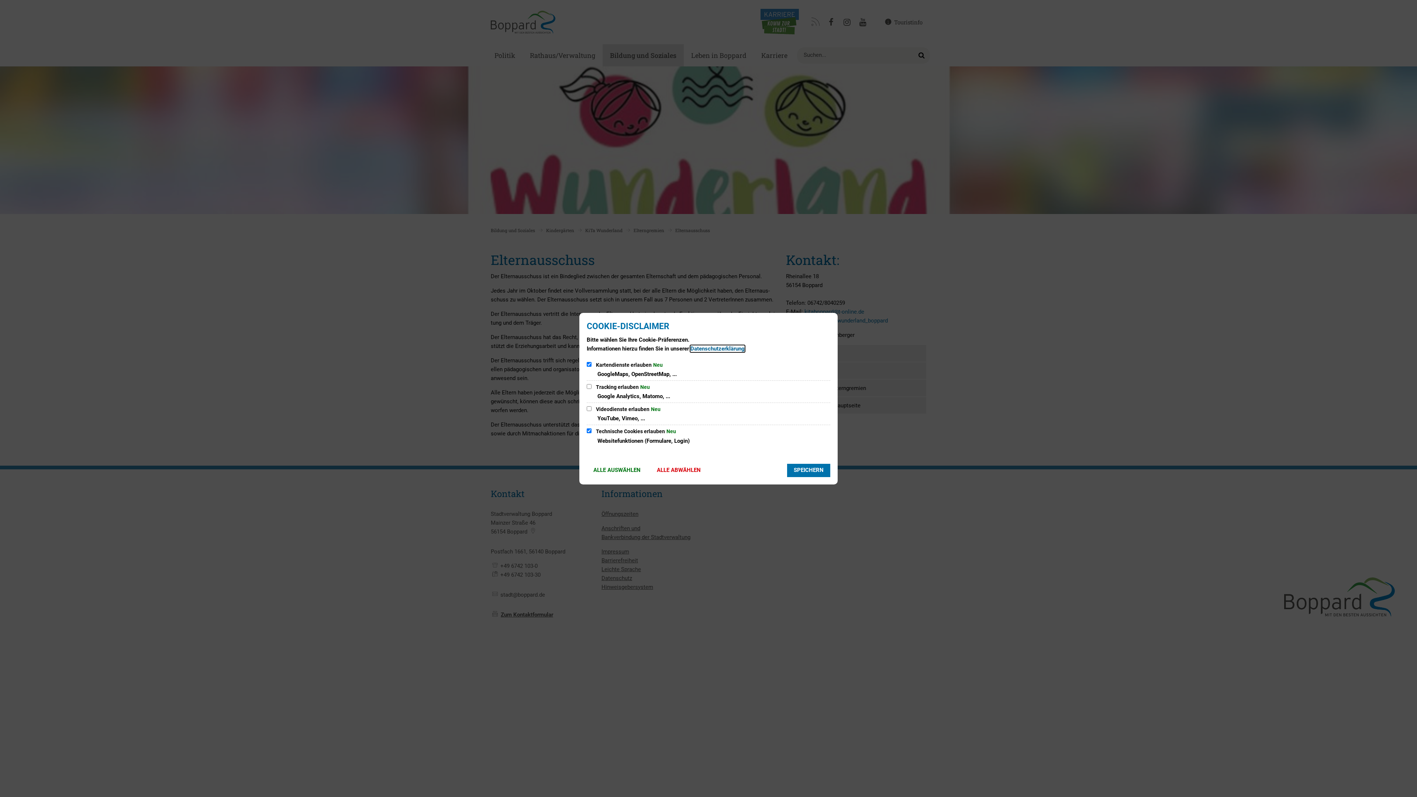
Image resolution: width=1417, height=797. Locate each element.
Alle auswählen (617, 470)
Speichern (809, 470)
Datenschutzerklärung (717, 348)
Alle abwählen (679, 470)
